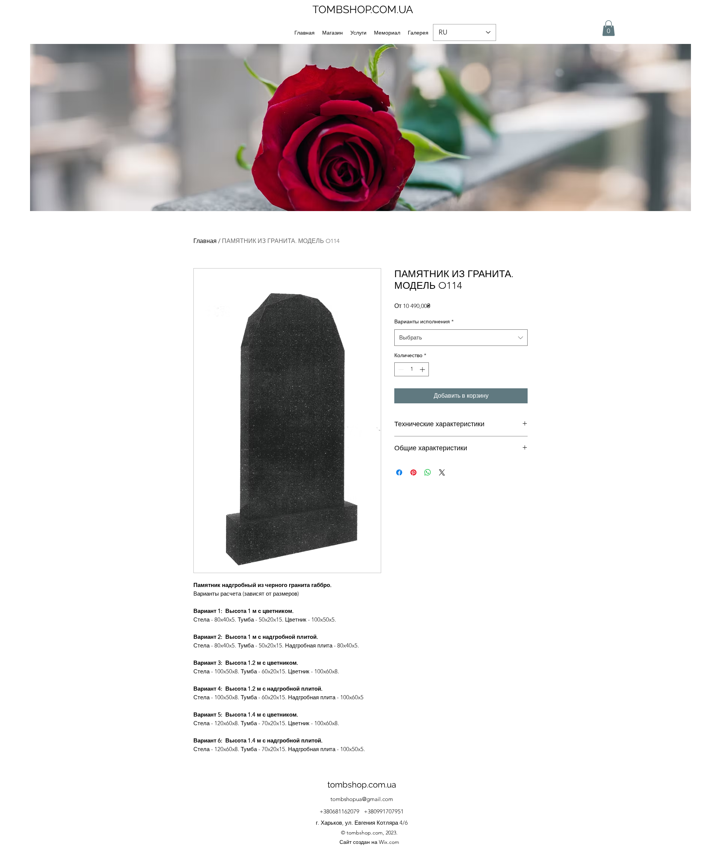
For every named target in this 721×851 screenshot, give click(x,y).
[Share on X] (441, 472)
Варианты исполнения (424, 321)
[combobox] (461, 337)
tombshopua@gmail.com (361, 799)
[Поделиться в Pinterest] (413, 472)
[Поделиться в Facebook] (399, 472)
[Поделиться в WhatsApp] (427, 472)
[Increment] (423, 369)
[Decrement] (400, 369)
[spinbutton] (411, 369)
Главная (205, 240)
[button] (608, 28)
